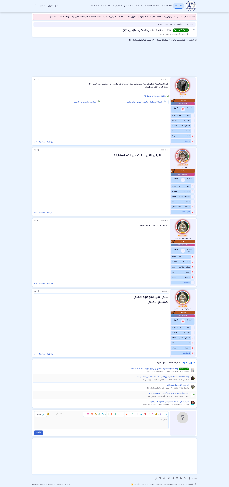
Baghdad (175, 136)
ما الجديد (168, 6)
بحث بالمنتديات (162, 24)
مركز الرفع (128, 6)
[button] (162, 6)
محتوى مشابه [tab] (189, 362)
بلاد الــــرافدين (176, 207)
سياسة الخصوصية (156, 484)
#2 (35, 150)
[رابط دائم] (112, 155)
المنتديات (178, 6)
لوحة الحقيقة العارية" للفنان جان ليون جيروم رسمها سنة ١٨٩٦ (154, 368)
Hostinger (50, 484)
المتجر (96, 6)
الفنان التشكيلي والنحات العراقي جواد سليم (144, 102)
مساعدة (145, 484)
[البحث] (35, 6)
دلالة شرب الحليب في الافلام (85, 102)
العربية (188, 484)
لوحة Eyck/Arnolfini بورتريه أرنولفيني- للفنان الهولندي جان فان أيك (162, 377)
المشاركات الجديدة (176, 24)
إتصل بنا (181, 484)
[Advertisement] (114, 60)
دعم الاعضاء (190, 24)
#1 (34, 79)
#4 (35, 291)
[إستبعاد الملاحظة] (35, 16)
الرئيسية (137, 484)
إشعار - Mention (45, 142)
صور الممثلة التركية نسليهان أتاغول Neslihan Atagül (168, 393)
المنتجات (106, 6)
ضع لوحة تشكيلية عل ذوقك (178, 385)
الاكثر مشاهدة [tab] (175, 362)
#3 (35, 220)
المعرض (118, 6)
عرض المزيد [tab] (161, 362)
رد (34, 142)
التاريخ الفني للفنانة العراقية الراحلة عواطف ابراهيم (169, 401)
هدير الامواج (186, 212)
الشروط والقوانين (170, 484)
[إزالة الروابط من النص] (127, 414)
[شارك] (37, 79)
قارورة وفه (186, 282)
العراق (174, 277)
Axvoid (67, 484)
